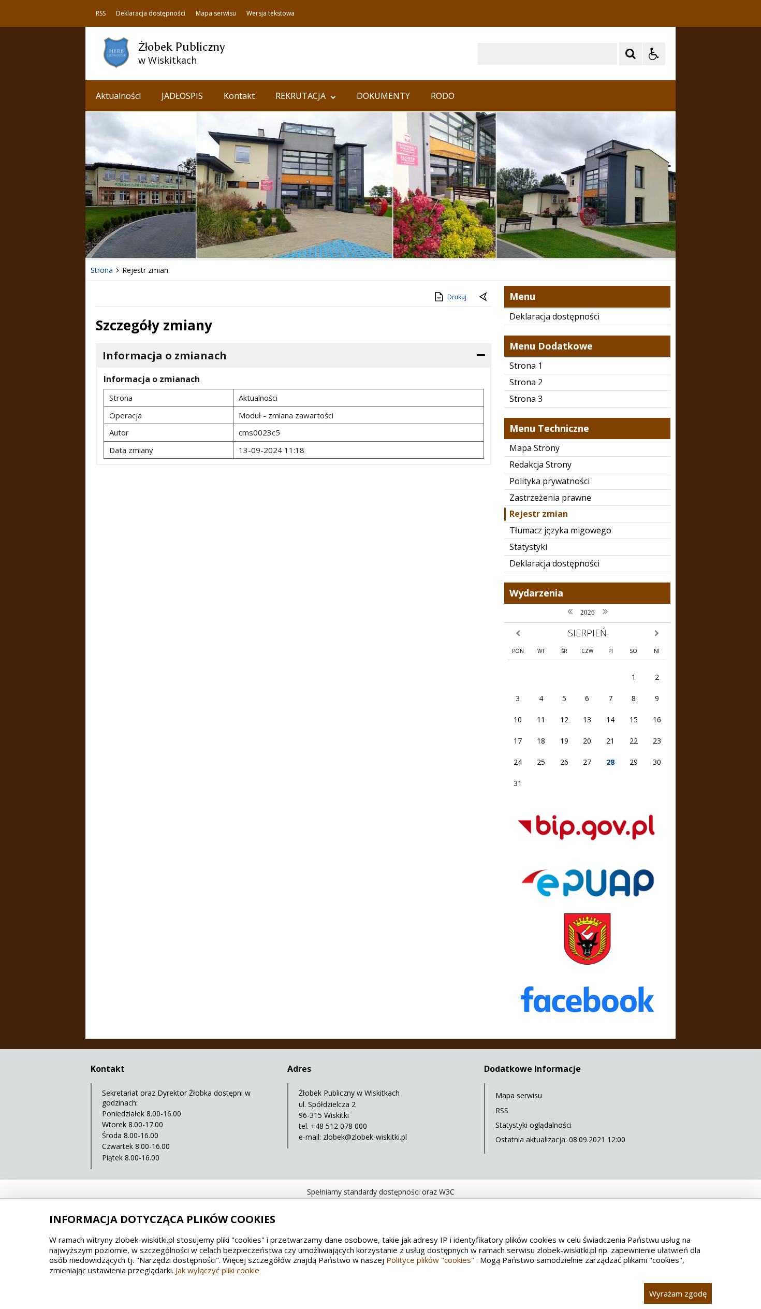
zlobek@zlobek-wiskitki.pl (365, 1137)
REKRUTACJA (300, 95)
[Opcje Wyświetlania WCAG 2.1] (653, 53)
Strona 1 (526, 365)
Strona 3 (526, 398)
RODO (443, 95)
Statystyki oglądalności (533, 1125)
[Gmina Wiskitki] (587, 962)
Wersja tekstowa (270, 13)
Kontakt (239, 95)
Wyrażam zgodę (678, 1293)
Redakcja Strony (540, 464)
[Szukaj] (630, 53)
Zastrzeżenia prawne (550, 497)
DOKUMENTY (383, 95)
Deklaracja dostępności (150, 13)
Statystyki (528, 546)
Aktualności (118, 95)
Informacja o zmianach (165, 355)
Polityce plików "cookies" (430, 1260)
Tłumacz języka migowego (560, 530)
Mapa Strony (534, 448)
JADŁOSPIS (182, 95)
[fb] (587, 1025)
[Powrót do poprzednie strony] (484, 297)
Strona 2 (526, 382)
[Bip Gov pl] (587, 849)
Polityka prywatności (549, 481)
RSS (101, 13)
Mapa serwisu (216, 13)
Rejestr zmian (538, 513)
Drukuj (456, 297)
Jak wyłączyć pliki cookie (217, 1270)
